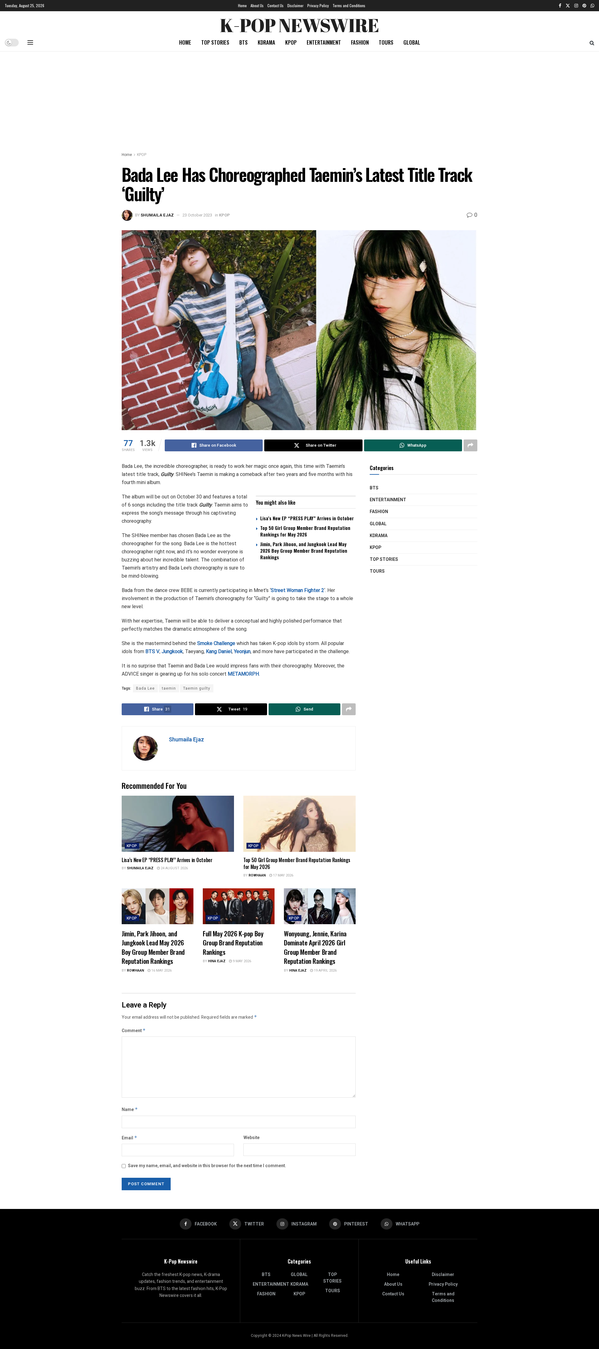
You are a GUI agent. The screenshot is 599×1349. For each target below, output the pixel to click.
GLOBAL (411, 42)
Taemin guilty (196, 688)
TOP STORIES (215, 42)
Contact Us (275, 5)
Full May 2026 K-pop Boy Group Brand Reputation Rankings (233, 943)
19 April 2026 (325, 970)
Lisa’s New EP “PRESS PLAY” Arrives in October (307, 518)
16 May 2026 (161, 970)
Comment (134, 1030)
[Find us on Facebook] (560, 5)
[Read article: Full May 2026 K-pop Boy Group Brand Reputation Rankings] (239, 906)
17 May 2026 (282, 875)
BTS (243, 42)
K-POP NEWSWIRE (299, 23)
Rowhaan (257, 875)
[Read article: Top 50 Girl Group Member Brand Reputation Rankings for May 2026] (299, 824)
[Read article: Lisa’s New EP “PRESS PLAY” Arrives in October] (178, 824)
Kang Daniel (219, 651)
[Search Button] (592, 42)
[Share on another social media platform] (470, 445)
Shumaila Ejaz (157, 215)
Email (129, 1138)
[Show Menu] (30, 42)
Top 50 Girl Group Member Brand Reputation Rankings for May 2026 (305, 531)
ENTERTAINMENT (324, 42)
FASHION (360, 42)
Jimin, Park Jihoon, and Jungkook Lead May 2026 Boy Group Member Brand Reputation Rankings (303, 550)
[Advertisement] (299, 98)
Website (251, 1137)
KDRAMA (266, 42)
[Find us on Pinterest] (584, 5)
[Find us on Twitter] (568, 5)
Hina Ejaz (217, 961)
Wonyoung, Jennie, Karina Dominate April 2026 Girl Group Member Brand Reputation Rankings (315, 947)
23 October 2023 (197, 215)
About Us (257, 5)
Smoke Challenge (216, 643)
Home (242, 5)
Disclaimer (295, 5)
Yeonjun (242, 651)
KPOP (291, 42)
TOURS (386, 42)
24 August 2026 (174, 868)
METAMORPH (243, 674)
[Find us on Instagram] (576, 5)
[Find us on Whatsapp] (592, 5)
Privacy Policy (318, 5)
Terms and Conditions (349, 5)
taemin (169, 688)
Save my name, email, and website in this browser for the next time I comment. (207, 1165)
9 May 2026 (241, 961)
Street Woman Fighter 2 (297, 590)
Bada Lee (145, 688)
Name (130, 1109)
